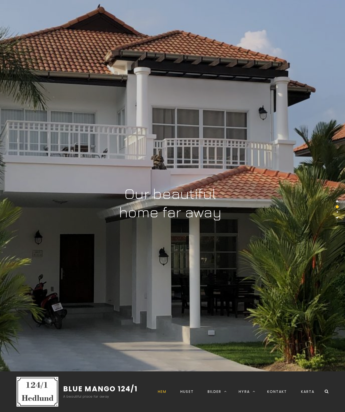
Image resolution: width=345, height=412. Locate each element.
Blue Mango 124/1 (100, 389)
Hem (162, 391)
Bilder (214, 391)
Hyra (244, 391)
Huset (187, 391)
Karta (308, 391)
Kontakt (277, 391)
